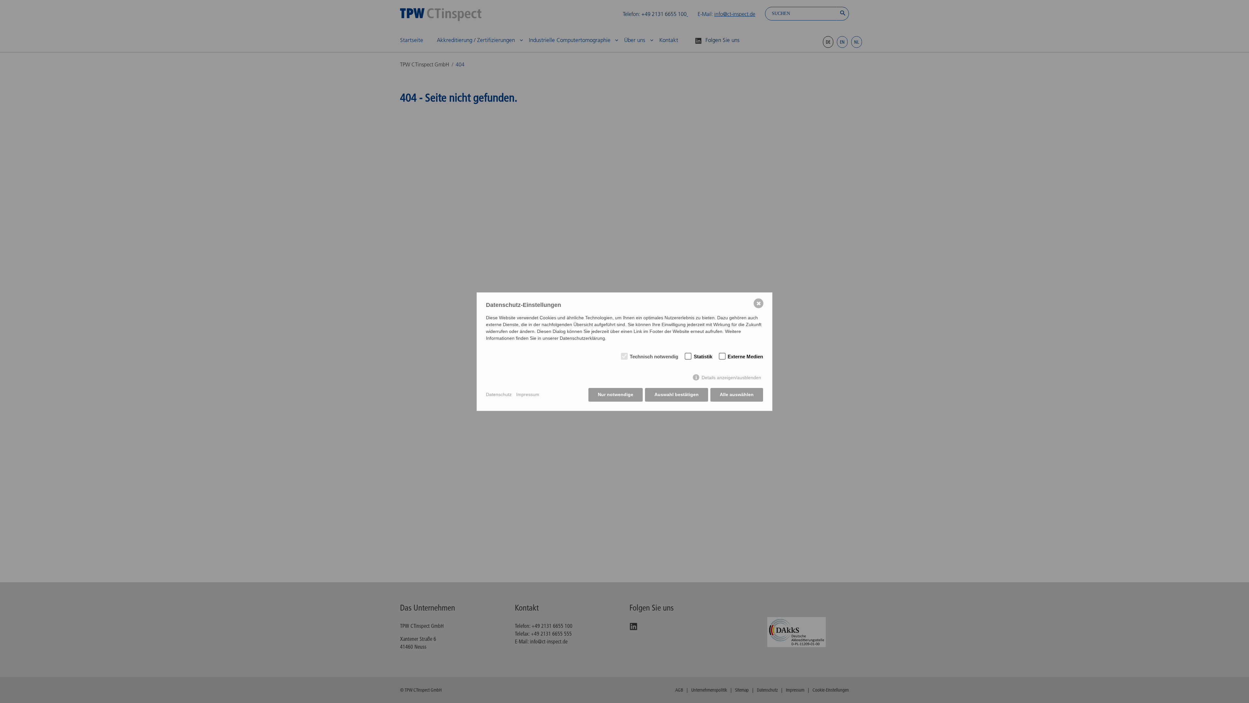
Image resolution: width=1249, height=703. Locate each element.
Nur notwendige (615, 394)
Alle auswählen (737, 394)
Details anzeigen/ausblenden (731, 377)
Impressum (527, 394)
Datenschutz (499, 394)
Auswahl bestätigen (676, 394)
